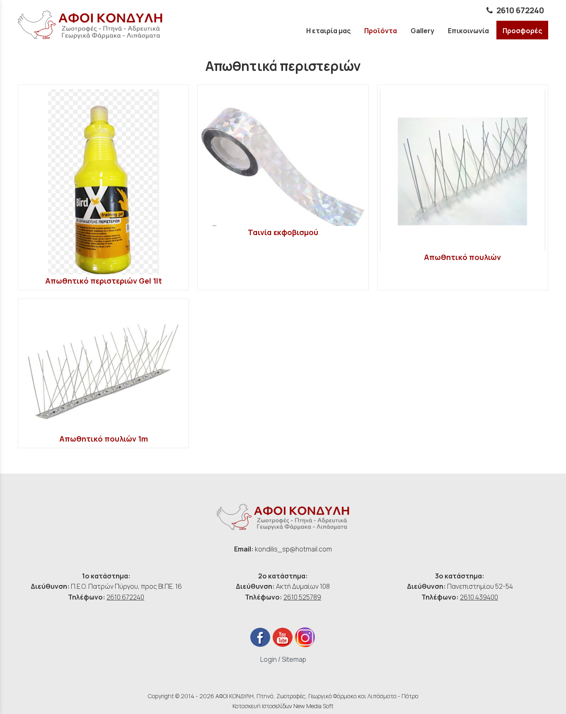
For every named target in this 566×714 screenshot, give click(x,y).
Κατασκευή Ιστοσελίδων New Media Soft (283, 706)
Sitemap (294, 659)
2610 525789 (302, 597)
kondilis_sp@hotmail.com (293, 549)
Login (268, 659)
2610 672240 (520, 10)
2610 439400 (479, 597)
